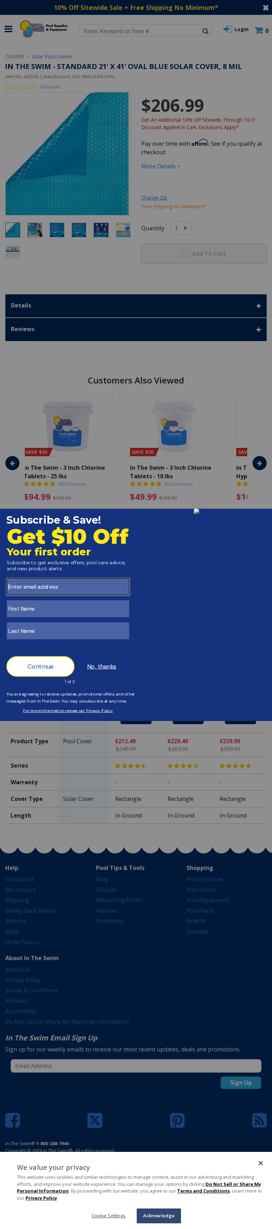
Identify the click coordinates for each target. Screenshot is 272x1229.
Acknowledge (159, 1215)
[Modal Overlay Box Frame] (136, 614)
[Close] (260, 1163)
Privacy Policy (41, 1198)
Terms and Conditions (203, 1191)
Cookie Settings (109, 1215)
